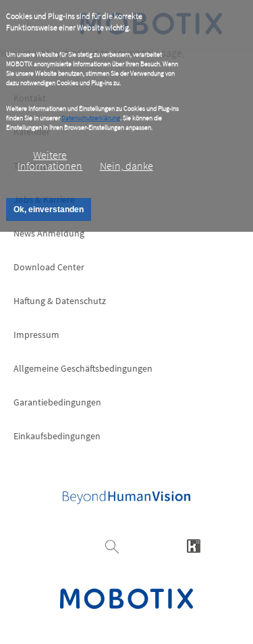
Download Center (48, 267)
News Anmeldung (48, 233)
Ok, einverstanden (48, 209)
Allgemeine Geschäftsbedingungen (82, 368)
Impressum (36, 334)
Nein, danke (126, 165)
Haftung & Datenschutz (59, 301)
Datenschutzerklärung (90, 118)
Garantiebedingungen (57, 402)
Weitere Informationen (50, 160)
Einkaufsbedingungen (57, 436)
